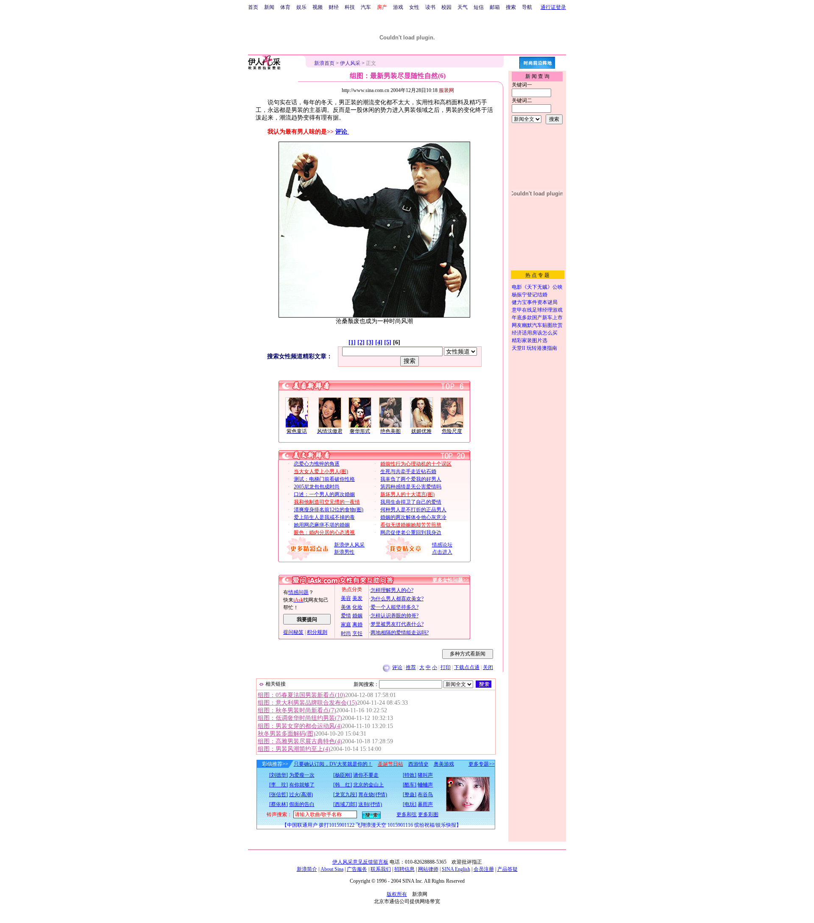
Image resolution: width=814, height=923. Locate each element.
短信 (479, 7)
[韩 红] (342, 785)
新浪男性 (344, 552)
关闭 (488, 667)
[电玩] (409, 804)
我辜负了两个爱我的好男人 (410, 479)
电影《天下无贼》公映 (537, 287)
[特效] (409, 775)
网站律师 (428, 869)
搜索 (511, 7)
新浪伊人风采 (349, 545)
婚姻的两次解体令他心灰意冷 (413, 517)
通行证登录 (553, 7)
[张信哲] (278, 795)
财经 (334, 7)
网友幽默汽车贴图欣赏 (537, 325)
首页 (253, 7)
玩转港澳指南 (542, 348)
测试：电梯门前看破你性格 (324, 479)
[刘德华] (278, 775)
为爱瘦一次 (302, 775)
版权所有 (397, 894)
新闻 (269, 7)
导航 (527, 7)
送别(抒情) (370, 804)
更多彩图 (428, 814)
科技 (350, 7)
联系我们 (381, 869)
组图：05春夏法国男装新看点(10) (301, 695)
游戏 (398, 7)
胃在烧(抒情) (372, 795)
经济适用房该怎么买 (535, 333)
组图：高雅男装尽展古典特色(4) (300, 741)
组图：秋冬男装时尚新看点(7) (297, 710)
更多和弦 (406, 814)
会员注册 (484, 869)
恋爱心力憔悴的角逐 (317, 464)
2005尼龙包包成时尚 (317, 487)
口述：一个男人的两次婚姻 (324, 494)
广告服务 (357, 869)
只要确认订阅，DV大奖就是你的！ (333, 764)
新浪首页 (324, 63)
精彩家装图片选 (529, 340)
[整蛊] (409, 795)
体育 (285, 7)
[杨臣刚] (342, 775)
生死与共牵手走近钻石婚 (408, 471)
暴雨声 (425, 804)
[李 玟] (278, 785)
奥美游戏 (444, 764)
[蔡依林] (278, 804)
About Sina (332, 869)
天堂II (518, 348)
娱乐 (301, 7)
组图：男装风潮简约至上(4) (294, 749)
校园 (446, 7)
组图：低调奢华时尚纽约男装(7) (300, 718)
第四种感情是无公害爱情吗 (410, 487)
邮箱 (495, 7)
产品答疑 (507, 869)
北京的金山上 (368, 785)
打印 (445, 667)
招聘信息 (404, 869)
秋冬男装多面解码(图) (286, 734)
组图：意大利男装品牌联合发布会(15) (307, 703)
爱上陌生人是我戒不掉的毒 (324, 517)
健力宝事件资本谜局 (535, 302)
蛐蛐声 (425, 785)
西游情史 (418, 764)
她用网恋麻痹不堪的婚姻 (322, 525)
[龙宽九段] (345, 795)
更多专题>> (481, 764)
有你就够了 (302, 785)
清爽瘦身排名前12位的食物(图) (328, 510)
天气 (462, 7)
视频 (317, 7)
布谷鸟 (425, 795)
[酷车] (409, 785)
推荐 (411, 667)
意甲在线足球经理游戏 (537, 310)
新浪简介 (307, 869)
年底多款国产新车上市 (537, 318)
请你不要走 (366, 775)
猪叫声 (425, 775)
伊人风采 (350, 63)
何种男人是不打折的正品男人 (413, 510)
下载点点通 (466, 667)
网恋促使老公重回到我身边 (410, 532)
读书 (430, 7)
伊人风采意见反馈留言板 (360, 862)
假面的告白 (302, 804)
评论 (342, 131)
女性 (414, 7)
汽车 (366, 7)
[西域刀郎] (345, 804)
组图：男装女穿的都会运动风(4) (300, 726)
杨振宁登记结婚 (529, 295)
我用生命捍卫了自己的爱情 (410, 502)
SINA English (456, 869)
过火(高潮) (301, 795)
